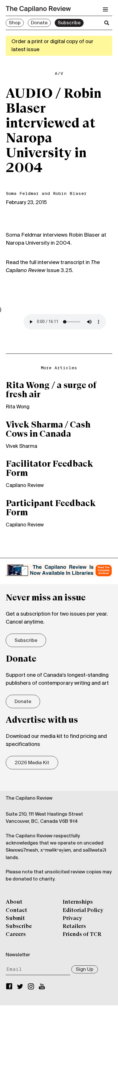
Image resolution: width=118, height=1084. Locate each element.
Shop (15, 23)
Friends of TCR (82, 934)
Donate (39, 23)
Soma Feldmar (22, 193)
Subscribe (69, 23)
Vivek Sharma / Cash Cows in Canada (48, 430)
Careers (16, 934)
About (14, 902)
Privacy (72, 918)
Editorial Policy (83, 910)
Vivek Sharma (21, 446)
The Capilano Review (29, 798)
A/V (59, 73)
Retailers (74, 926)
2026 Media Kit (32, 763)
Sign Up (84, 969)
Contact (16, 910)
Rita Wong (18, 407)
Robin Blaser (69, 193)
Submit (15, 918)
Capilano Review (25, 485)
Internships (78, 902)
